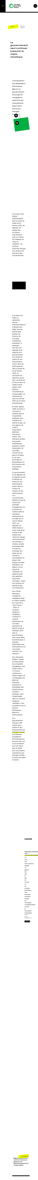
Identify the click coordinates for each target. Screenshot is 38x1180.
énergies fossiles (18, 732)
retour (27, 921)
